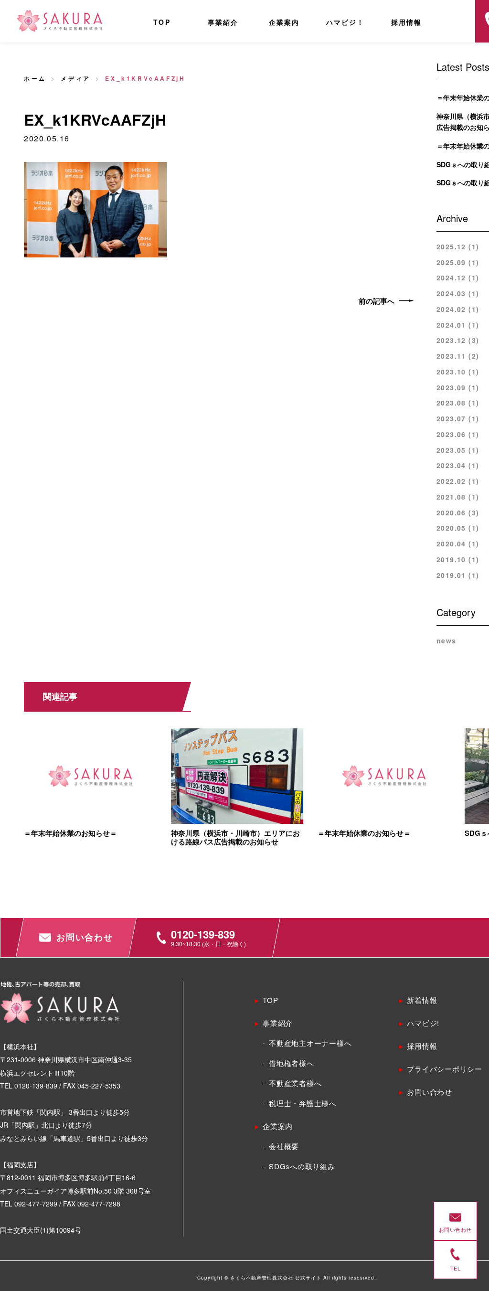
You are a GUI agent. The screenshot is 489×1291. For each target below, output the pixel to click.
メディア (75, 78)
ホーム (35, 78)
